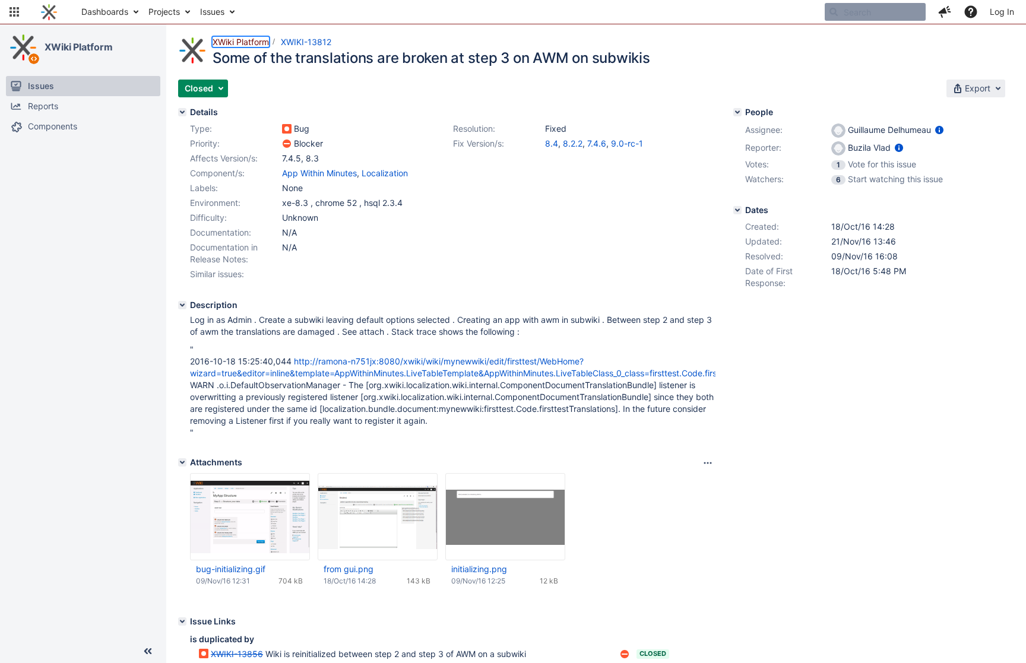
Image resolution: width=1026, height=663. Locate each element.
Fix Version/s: (478, 143)
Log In (1002, 12)
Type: (201, 128)
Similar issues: (217, 274)
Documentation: (220, 232)
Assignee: (764, 130)
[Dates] (737, 210)
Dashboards (104, 12)
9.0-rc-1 (627, 143)
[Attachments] (182, 462)
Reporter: (763, 147)
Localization (385, 173)
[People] (737, 112)
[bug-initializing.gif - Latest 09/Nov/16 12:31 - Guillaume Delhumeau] (250, 516)
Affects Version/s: (224, 158)
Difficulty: (208, 217)
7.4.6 (596, 143)
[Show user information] (939, 130)
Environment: (215, 203)
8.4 (551, 143)
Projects (164, 12)
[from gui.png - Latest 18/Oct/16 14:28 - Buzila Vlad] (377, 517)
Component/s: (217, 173)
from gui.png (348, 569)
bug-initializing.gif (230, 569)
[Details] (182, 112)
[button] (14, 12)
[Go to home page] (49, 12)
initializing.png (479, 569)
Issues (212, 12)
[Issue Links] (182, 621)
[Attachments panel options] (707, 463)
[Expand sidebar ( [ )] (147, 651)
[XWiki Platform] (23, 47)
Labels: (204, 188)
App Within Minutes (319, 173)
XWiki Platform (79, 47)
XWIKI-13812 (306, 42)
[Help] (971, 12)
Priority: (205, 143)
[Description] (182, 305)
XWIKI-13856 (237, 654)
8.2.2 (572, 143)
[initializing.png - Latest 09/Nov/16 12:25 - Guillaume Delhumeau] (505, 517)
